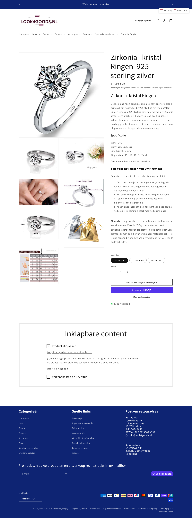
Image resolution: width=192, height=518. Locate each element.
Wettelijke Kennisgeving (83, 438)
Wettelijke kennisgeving (147, 508)
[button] (35, 34)
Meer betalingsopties (141, 297)
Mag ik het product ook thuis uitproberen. (69, 352)
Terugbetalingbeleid (81, 443)
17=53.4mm (138, 260)
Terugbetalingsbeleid (79, 508)
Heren (21, 423)
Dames (22, 428)
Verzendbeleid (78, 433)
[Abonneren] (66, 473)
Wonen (22, 443)
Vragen (75, 452)
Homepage (24, 418)
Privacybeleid (78, 428)
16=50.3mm (119, 260)
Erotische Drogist (27, 452)
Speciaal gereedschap (29, 447)
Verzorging (24, 438)
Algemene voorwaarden (83, 423)
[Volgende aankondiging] (172, 4)
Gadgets (22, 433)
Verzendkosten (137, 87)
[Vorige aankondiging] (20, 4)
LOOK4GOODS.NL (46, 508)
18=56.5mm (156, 260)
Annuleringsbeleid (166, 511)
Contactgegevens (80, 447)
